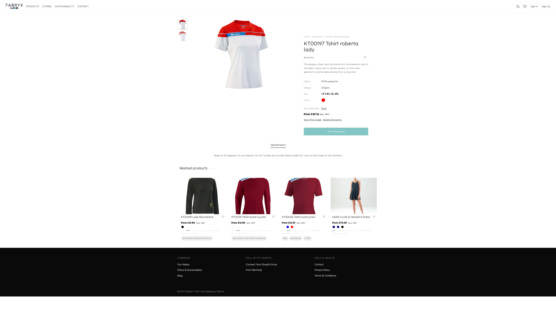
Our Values (183, 264)
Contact (319, 264)
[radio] (323, 100)
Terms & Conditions (325, 275)
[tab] (278, 145)
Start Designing (336, 131)
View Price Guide (312, 119)
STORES (47, 6)
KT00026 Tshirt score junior (298, 217)
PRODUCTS (32, 6)
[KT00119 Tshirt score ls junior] (253, 196)
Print (324, 108)
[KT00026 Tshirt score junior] (303, 196)
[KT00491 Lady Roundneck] (203, 196)
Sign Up (546, 6)
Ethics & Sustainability (189, 270)
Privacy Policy (322, 270)
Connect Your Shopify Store (261, 264)
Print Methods (254, 270)
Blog (179, 275)
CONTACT (83, 6)
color (307, 100)
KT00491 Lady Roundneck (197, 217)
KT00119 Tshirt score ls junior (248, 217)
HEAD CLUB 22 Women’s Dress (351, 217)
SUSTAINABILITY (64, 6)
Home (306, 37)
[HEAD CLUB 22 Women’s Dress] (354, 196)
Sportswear (317, 37)
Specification (278, 144)
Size (306, 93)
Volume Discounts (332, 119)
